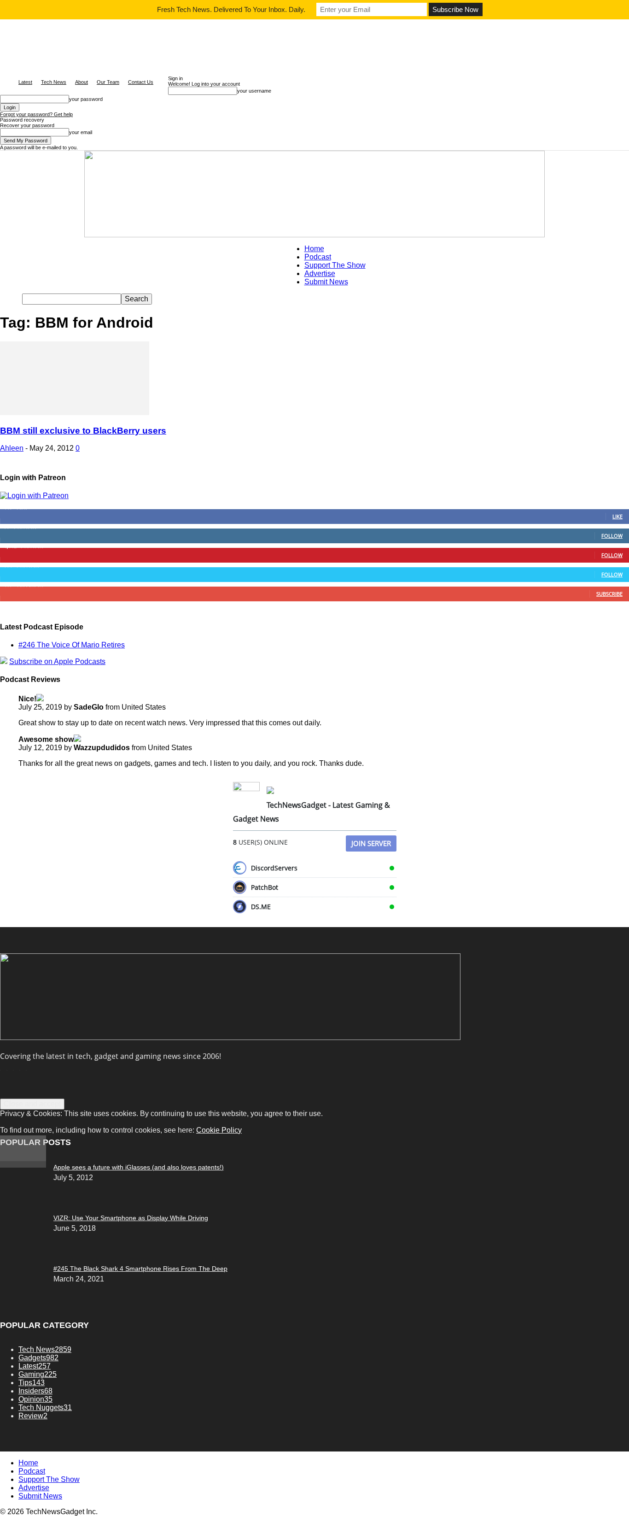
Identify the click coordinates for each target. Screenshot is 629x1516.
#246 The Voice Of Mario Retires (71, 645)
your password (86, 99)
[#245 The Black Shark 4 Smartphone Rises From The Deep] (23, 1165)
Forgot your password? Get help (36, 114)
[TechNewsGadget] (314, 194)
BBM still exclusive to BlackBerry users (83, 430)
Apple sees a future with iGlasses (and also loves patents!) (138, 1167)
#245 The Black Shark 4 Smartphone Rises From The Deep (140, 1268)
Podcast (317, 257)
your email (80, 132)
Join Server (371, 843)
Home (314, 249)
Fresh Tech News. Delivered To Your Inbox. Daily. (231, 9)
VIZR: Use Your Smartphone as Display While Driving (130, 1218)
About (81, 82)
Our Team (108, 82)
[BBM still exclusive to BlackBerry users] (74, 413)
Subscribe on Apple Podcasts (57, 661)
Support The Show (335, 265)
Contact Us (140, 82)
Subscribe (609, 593)
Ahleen (11, 448)
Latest (25, 82)
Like (617, 516)
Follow (612, 535)
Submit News (326, 282)
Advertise (319, 273)
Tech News (53, 82)
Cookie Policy (219, 1130)
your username (254, 91)
